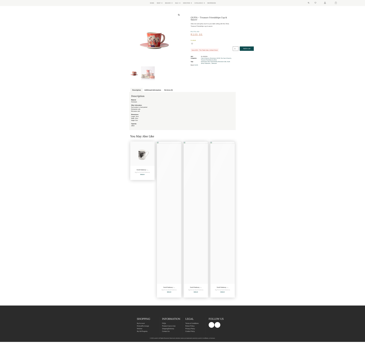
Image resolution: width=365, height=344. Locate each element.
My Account (141, 323)
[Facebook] (211, 325)
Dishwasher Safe (205, 61)
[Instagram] (217, 325)
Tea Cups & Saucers (226, 58)
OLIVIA (218, 58)
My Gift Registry (142, 331)
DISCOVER (186, 3)
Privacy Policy (190, 328)
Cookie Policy (190, 331)
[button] (160, 3)
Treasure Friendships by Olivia (209, 60)
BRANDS (168, 3)
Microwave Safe (222, 61)
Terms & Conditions (192, 323)
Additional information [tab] (152, 90)
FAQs (164, 323)
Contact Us (166, 331)
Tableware (214, 63)
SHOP (159, 3)
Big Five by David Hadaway (142, 172)
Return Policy (189, 326)
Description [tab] (136, 90)
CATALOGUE (198, 3)
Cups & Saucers (205, 58)
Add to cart (246, 48)
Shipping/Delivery (168, 328)
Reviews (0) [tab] (168, 90)
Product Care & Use (169, 326)
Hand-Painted (214, 61)
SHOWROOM (211, 3)
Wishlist (139, 328)
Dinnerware (213, 58)
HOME (152, 3)
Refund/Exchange (143, 326)
